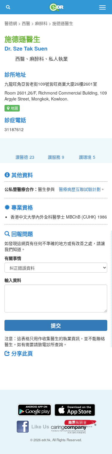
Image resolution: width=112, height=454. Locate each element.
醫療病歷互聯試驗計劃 (80, 189)
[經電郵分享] (58, 367)
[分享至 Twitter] (27, 367)
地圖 (14, 108)
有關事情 (12, 258)
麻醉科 (41, 23)
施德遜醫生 (62, 23)
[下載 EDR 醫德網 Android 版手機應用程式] (34, 409)
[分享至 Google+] (43, 367)
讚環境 (87, 157)
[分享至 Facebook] (11, 367)
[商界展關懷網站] (73, 426)
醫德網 (10, 23)
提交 (56, 325)
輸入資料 (12, 280)
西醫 (26, 23)
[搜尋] (8, 7)
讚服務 (56, 157)
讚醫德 (25, 157)
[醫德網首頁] (56, 7)
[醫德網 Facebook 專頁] (33, 426)
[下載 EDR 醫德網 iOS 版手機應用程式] (74, 409)
